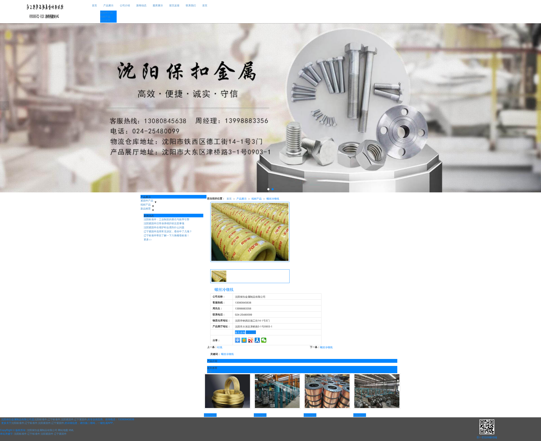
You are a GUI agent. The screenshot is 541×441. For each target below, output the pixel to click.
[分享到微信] (263, 340)
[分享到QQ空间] (244, 340)
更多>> (211, 371)
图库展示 (158, 5)
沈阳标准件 (40, 419)
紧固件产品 (106, 12)
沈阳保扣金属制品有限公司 (42, 430)
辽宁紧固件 (80, 419)
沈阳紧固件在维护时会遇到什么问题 (164, 227)
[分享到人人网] (257, 340)
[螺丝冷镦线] (227, 391)
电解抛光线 (359, 415)
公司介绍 (125, 5)
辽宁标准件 (54, 419)
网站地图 (63, 430)
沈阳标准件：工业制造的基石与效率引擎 (166, 219)
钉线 (219, 347)
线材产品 (105, 16)
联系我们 (191, 5)
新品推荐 (105, 20)
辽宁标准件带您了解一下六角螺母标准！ (166, 235)
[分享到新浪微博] (250, 340)
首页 (94, 5)
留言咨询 (240, 332)
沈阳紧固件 (67, 419)
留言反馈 (174, 5)
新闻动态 (141, 5)
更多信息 (251, 332)
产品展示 (108, 5)
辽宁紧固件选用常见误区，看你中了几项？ (168, 231)
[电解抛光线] (376, 391)
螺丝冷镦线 (272, 198)
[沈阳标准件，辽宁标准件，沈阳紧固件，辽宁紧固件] (270, 107)
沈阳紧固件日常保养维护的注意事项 (164, 223)
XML (71, 430)
